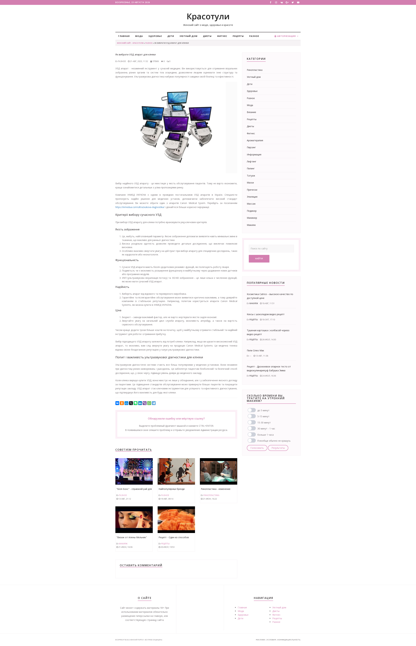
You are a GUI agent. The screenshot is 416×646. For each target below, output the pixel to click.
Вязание (251, 112)
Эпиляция (252, 196)
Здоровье (155, 36)
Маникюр (252, 217)
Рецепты (238, 36)
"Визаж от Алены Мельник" (131, 537)
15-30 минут (264, 422)
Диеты (207, 36)
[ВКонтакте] (117, 403)
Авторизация (286, 36)
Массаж (251, 203)
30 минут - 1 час (266, 428)
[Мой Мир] (126, 403)
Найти (259, 258)
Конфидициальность (289, 640)
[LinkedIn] (140, 403)
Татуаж (251, 175)
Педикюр (252, 210)
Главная (124, 36)
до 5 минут (263, 410)
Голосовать (257, 447)
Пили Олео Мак (255, 350)
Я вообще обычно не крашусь (274, 440)
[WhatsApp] (149, 403)
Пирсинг (251, 147)
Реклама (260, 640)
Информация (254, 154)
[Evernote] (135, 403)
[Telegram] (154, 403)
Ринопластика (211, 495)
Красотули (208, 16)
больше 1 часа (265, 434)
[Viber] (145, 403)
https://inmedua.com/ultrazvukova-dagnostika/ (139, 207)
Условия (271, 640)
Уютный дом (188, 36)
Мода (139, 36)
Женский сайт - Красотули (130, 43)
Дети (170, 36)
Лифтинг (251, 161)
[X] (131, 403)
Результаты (278, 447)
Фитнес (222, 36)
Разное (254, 36)
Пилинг (251, 168)
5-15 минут (263, 416)
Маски (250, 182)
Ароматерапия (255, 140)
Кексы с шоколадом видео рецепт (266, 314)
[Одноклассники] (122, 403)
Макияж (123, 543)
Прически (252, 189)
